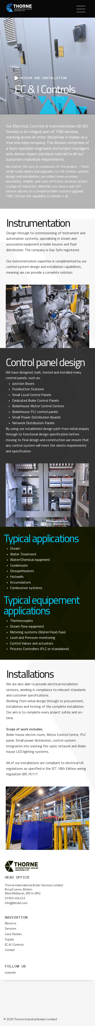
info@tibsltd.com (16, 903)
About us (10, 923)
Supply (9, 939)
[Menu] (81, 9)
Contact (10, 950)
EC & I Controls (14, 945)
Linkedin (10, 972)
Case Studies (13, 934)
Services (10, 928)
